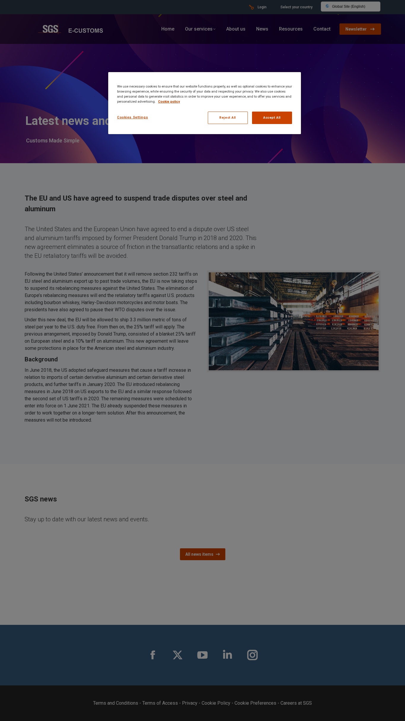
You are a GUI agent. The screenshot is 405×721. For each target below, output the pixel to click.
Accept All (272, 117)
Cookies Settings (132, 117)
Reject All (227, 117)
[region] (204, 103)
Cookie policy (169, 101)
